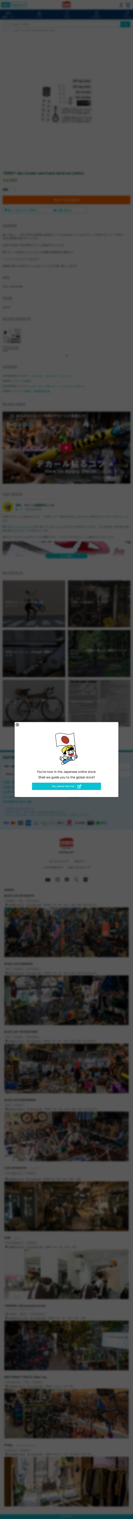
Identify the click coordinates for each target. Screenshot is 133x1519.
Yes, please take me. (64, 786)
